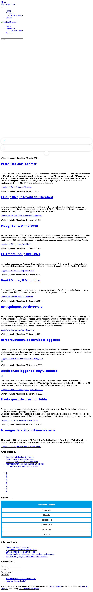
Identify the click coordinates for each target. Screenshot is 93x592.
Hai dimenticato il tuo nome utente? (21, 579)
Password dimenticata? (16, 581)
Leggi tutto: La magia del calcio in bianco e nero (21, 447)
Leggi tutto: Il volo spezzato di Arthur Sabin (19, 420)
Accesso (5, 574)
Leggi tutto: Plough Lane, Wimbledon (16, 244)
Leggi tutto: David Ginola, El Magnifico (17, 297)
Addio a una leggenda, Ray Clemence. (29, 371)
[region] (46, 101)
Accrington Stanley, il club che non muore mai (25, 464)
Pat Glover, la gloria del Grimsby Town (22, 461)
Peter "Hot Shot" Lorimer (19, 164)
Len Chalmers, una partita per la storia (22, 466)
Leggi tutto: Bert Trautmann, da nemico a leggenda (22, 358)
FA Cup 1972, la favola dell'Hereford (27, 197)
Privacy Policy (17, 15)
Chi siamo (10, 13)
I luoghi (46, 515)
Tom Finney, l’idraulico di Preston (20, 457)
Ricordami (8, 572)
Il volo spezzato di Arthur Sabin (24, 399)
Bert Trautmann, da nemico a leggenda (30, 340)
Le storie (46, 510)
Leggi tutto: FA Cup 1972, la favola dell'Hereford (21, 216)
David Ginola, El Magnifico (20, 280)
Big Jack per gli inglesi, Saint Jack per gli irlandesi (27, 556)
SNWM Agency (55, 586)
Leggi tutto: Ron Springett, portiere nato (17, 330)
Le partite (46, 529)
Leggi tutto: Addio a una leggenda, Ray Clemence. (22, 389)
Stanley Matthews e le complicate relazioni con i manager (30, 554)
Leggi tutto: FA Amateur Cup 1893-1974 (17, 270)
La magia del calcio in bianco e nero (28, 430)
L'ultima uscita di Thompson (17, 547)
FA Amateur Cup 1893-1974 (20, 254)
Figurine (46, 534)
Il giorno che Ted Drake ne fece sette (21, 549)
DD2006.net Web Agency (29, 589)
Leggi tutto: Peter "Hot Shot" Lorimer (16, 187)
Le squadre (46, 525)
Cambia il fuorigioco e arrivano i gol (20, 552)
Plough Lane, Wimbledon (19, 226)
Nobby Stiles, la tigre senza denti (20, 459)
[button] (46, 141)
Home (8, 11)
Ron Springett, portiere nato (22, 307)
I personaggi (46, 520)
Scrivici (9, 18)
